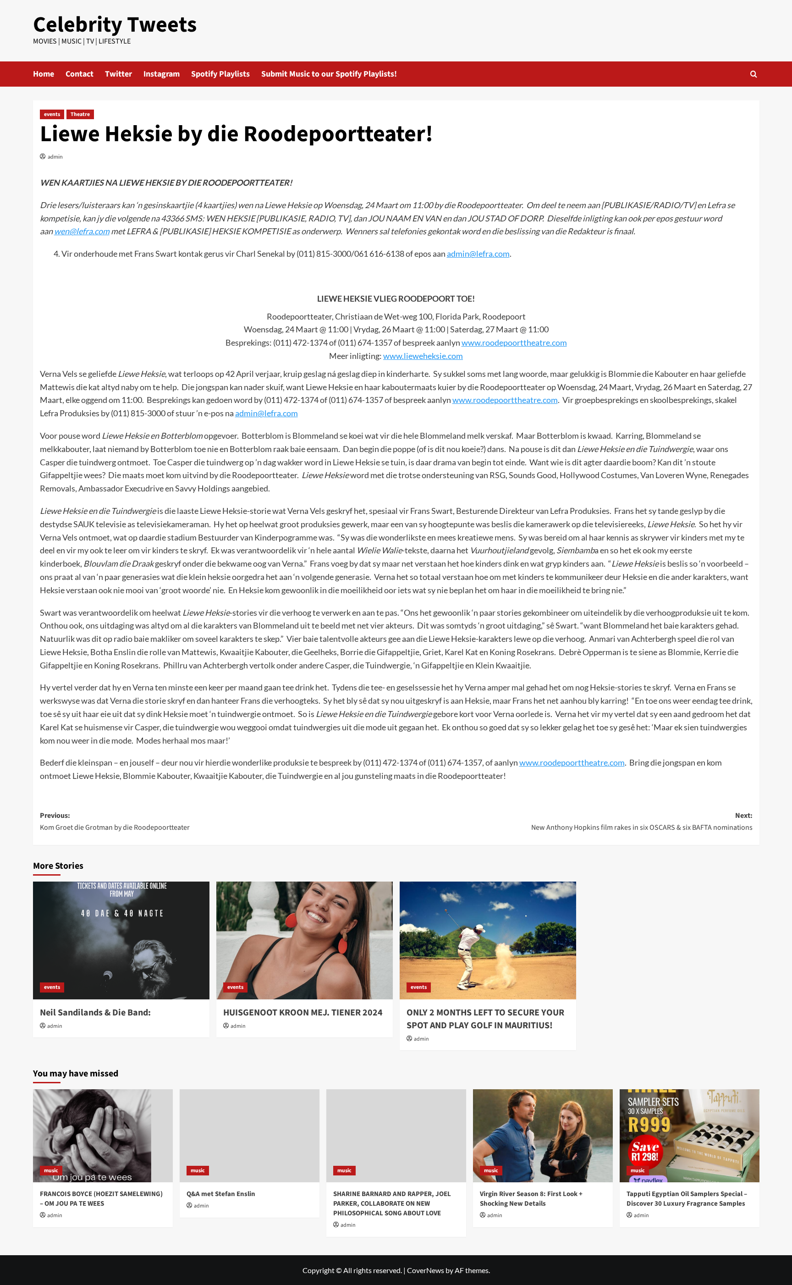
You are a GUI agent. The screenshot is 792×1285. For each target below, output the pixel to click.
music (51, 1171)
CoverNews (425, 1270)
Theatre (80, 114)
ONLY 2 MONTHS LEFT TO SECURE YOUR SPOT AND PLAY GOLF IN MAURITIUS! (485, 1019)
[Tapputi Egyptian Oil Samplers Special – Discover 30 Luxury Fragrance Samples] (689, 1135)
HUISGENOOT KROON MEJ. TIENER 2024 (303, 1012)
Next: (642, 822)
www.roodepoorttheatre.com (514, 342)
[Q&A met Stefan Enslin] (249, 1135)
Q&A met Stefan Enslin (221, 1194)
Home (43, 74)
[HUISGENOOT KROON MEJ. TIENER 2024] (304, 940)
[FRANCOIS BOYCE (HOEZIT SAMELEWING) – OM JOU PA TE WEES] (103, 1135)
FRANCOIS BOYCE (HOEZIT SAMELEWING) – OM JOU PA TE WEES (101, 1198)
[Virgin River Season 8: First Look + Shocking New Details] (543, 1135)
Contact (80, 74)
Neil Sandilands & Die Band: (95, 1012)
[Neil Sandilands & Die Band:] (121, 940)
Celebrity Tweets (115, 24)
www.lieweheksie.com (423, 356)
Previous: (115, 822)
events (52, 114)
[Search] (753, 74)
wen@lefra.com (82, 231)
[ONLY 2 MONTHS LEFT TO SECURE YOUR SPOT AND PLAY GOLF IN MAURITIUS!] (488, 940)
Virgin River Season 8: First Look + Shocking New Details (531, 1198)
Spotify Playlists (220, 74)
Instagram (161, 74)
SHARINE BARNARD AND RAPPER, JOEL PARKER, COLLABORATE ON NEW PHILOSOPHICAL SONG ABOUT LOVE (392, 1203)
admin (55, 156)
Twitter (118, 74)
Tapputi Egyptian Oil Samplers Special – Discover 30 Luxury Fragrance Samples (687, 1198)
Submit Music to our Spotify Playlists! (329, 74)
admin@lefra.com (478, 253)
